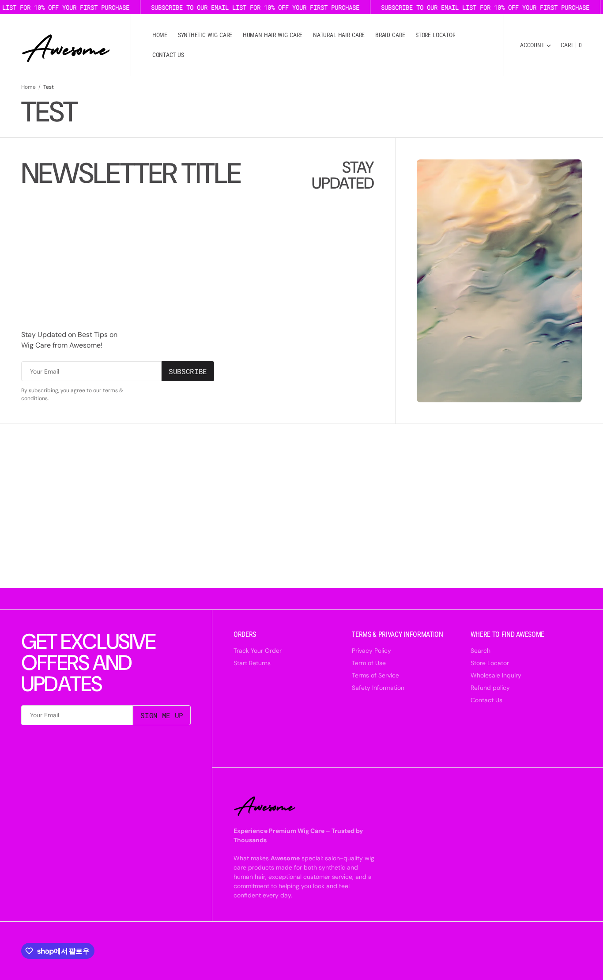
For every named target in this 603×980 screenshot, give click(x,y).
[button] (535, 45)
